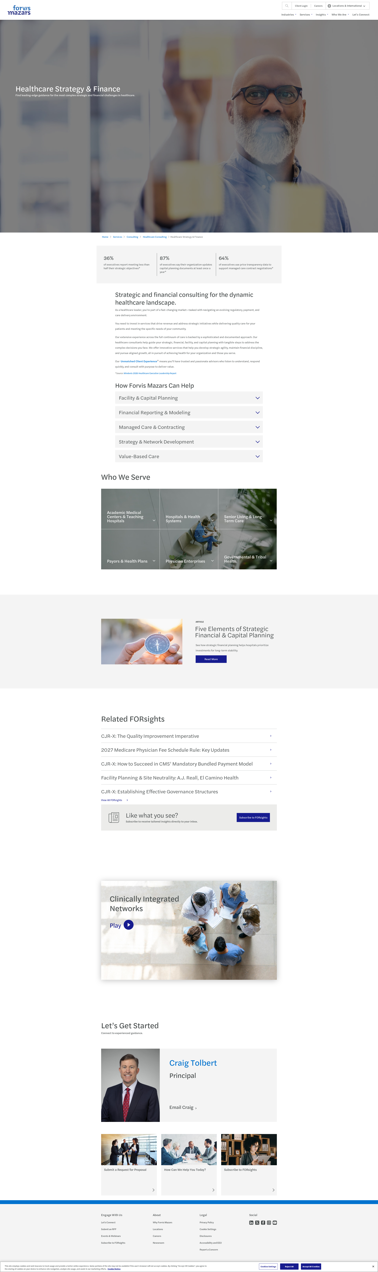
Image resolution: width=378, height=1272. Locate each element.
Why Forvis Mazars (162, 1222)
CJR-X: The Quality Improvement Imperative (150, 735)
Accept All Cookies (311, 1266)
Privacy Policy (207, 1222)
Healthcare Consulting (155, 236)
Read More (211, 659)
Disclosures (206, 1236)
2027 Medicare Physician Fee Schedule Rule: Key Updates (165, 749)
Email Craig (181, 1107)
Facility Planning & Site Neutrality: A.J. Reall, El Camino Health (170, 777)
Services (117, 236)
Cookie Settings (208, 1229)
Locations (158, 1229)
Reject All (289, 1266)
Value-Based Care (139, 456)
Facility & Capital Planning (148, 397)
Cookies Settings (268, 1266)
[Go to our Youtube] (275, 1222)
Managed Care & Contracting (152, 426)
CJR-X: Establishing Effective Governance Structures (159, 791)
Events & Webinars (111, 1236)
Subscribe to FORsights (253, 817)
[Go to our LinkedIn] (251, 1222)
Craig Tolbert (193, 1062)
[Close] (373, 1266)
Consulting (132, 236)
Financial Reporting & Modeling (154, 412)
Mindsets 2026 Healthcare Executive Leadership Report (150, 373)
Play (115, 925)
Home (105, 236)
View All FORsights (111, 800)
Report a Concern (209, 1249)
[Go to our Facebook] (263, 1222)
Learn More (113, 523)
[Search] (286, 6)
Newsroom (158, 1242)
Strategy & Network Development (156, 441)
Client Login (301, 5)
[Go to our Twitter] (257, 1222)
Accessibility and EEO (211, 1242)
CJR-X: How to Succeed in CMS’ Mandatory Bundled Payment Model (177, 763)
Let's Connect (108, 1222)
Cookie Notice (114, 1268)
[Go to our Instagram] (269, 1222)
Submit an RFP (108, 1229)
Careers (318, 5)
